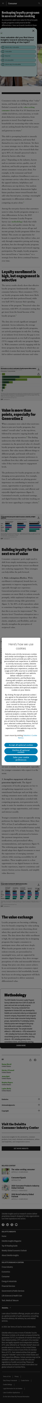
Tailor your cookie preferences (21, 758)
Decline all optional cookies (21, 751)
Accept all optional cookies (21, 745)
